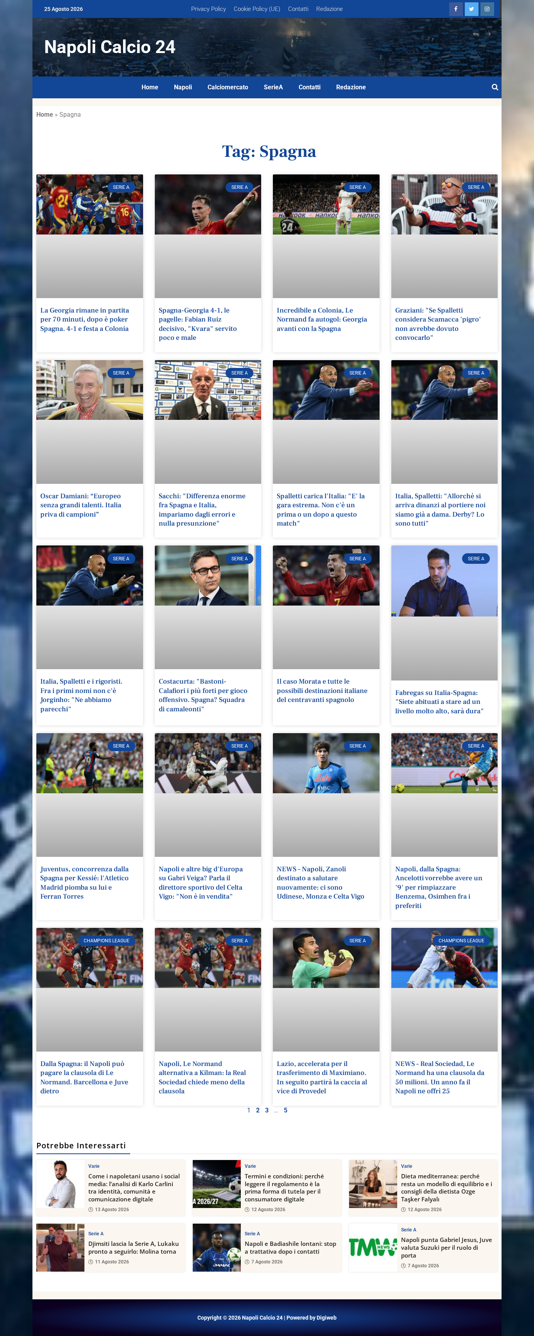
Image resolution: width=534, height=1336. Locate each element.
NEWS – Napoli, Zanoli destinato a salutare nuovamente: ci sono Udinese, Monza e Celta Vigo (320, 883)
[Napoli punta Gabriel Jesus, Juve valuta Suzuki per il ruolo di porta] (373, 1248)
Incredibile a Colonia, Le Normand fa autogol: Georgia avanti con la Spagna (322, 319)
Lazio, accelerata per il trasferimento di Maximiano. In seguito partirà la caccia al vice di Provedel (322, 1077)
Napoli (183, 87)
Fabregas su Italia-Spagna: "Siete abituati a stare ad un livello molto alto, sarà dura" (439, 702)
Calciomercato (228, 87)
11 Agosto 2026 (112, 1262)
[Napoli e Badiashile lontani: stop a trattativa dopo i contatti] (217, 1248)
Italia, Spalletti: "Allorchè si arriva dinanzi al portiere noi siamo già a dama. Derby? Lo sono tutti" (440, 510)
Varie (94, 1166)
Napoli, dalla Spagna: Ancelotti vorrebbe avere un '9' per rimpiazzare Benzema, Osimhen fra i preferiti (438, 887)
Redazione (329, 8)
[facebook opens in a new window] (456, 9)
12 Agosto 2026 (268, 1209)
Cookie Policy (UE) (257, 8)
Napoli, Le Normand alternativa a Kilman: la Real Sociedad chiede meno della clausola (202, 1077)
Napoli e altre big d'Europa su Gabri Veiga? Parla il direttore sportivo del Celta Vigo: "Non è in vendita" (201, 883)
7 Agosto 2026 (267, 1262)
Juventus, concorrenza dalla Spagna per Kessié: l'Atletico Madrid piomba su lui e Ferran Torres (84, 883)
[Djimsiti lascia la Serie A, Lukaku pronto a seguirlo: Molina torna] (60, 1248)
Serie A (96, 1233)
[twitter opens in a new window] (471, 9)
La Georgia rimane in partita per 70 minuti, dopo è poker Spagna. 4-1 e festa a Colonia (84, 319)
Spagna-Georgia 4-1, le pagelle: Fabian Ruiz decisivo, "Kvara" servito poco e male (198, 324)
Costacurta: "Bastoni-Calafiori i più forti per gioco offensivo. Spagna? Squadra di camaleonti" (203, 695)
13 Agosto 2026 (112, 1209)
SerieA (273, 87)
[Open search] (495, 87)
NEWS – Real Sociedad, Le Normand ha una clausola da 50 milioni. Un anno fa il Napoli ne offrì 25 (439, 1077)
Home (150, 87)
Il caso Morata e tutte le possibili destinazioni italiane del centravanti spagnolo (322, 690)
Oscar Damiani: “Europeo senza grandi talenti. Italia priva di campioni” (80, 505)
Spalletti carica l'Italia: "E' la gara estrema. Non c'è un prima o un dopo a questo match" (321, 510)
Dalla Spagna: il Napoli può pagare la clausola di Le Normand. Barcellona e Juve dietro (84, 1077)
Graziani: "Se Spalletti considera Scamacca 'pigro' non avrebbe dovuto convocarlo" (438, 324)
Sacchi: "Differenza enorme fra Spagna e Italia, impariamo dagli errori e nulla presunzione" (202, 510)
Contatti (298, 8)
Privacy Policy (208, 8)
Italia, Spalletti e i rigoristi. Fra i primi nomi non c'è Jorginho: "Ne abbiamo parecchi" (81, 695)
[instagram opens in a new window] (487, 9)
